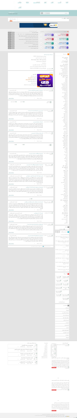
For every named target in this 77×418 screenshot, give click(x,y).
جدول (66, 156)
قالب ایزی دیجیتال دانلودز (64, 182)
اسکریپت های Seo (65, 85)
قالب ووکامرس (12, 164)
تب (66, 153)
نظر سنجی (65, 123)
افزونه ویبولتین (65, 144)
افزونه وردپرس (12, 110)
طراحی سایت (65, 210)
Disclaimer (63, 414)
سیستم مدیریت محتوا (64, 108)
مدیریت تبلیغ (65, 115)
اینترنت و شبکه (65, 209)
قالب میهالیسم (65, 188)
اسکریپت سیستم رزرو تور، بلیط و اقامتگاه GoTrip (63, 266)
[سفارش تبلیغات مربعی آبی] (22, 101)
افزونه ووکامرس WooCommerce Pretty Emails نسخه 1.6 (35, 224)
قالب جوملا (65, 185)
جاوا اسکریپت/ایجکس (64, 96)
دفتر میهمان (65, 104)
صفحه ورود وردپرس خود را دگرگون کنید (27, 345)
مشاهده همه (42, 31)
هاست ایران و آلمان (33, 76)
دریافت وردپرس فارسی (44, 357)
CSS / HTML (65, 58)
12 (36, 246)
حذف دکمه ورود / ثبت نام (34, 48)
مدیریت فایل (65, 118)
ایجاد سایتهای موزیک (64, 92)
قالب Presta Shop (65, 177)
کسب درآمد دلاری (66, 320)
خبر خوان (66, 99)
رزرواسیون (65, 106)
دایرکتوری (66, 103)
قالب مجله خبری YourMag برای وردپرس (37, 133)
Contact (53, 414)
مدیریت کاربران (65, 121)
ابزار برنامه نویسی (65, 206)
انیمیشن (66, 152)
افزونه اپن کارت (65, 138)
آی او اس (66, 168)
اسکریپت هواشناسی (64, 86)
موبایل (66, 163)
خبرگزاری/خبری (65, 101)
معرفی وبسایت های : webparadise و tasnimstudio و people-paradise (28, 39)
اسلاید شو (66, 149)
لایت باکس (65, 160)
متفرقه (66, 161)
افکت (66, 150)
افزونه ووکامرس (12, 187)
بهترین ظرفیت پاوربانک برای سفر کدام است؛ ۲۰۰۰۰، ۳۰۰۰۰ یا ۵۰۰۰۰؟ (28, 34)
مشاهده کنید (53, 367)
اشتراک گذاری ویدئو (64, 89)
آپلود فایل (67, 337)
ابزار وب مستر (65, 207)
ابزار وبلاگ (45, 348)
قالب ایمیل (65, 183)
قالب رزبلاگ (65, 197)
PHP (66, 59)
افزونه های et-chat (65, 140)
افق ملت (67, 310)
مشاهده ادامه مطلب (11, 98)
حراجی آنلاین (65, 98)
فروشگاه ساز (65, 111)
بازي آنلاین (66, 93)
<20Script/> (11, 12)
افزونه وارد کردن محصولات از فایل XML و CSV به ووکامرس (34, 187)
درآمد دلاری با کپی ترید (65, 312)
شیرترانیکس (65, 146)
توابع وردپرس (45, 352)
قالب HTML (65, 175)
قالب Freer (65, 174)
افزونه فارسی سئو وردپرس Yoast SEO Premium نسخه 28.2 (62, 254)
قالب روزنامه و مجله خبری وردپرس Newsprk (63, 269)
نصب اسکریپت (45, 353)
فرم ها (66, 110)
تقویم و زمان (65, 154)
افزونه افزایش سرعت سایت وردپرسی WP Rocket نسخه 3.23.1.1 (62, 250)
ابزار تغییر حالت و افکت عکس (63, 65)
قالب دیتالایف (65, 186)
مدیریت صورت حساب (64, 117)
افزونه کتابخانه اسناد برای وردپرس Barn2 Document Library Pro (62, 245)
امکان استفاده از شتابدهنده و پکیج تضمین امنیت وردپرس (38, 66)
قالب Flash (65, 173)
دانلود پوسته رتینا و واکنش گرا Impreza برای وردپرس (35, 235)
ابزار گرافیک (65, 208)
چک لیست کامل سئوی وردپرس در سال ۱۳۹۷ (26, 353)
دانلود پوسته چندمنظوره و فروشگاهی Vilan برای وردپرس (35, 164)
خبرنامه (66, 100)
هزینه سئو (67, 307)
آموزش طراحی (66, 57)
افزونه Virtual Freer (64, 137)
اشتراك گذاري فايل (64, 88)
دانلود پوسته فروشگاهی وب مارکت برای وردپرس (36, 153)
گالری (66, 164)
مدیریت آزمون (65, 113)
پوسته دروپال (65, 193)
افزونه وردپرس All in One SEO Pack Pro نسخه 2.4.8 (35, 110)
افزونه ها (15, 110)
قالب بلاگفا (65, 196)
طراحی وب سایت (62, 416)
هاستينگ (66, 124)
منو (66, 162)
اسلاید (66, 148)
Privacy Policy (58, 414)
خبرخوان (66, 157)
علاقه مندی (65, 109)
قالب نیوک (66, 189)
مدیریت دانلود (65, 116)
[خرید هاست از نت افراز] (49, 102)
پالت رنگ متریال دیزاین (44, 356)
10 (39, 246)
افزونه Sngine (65, 136)
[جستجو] (42, 13)
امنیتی (66, 91)
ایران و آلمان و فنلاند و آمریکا (32, 81)
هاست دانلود (47, 416)
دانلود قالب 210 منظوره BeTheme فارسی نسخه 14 (35, 90)
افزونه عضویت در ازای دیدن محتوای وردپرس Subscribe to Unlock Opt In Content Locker (62, 241)
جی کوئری (66, 147)
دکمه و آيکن (65, 158)
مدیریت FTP (65, 211)
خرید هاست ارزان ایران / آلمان (48, 54)
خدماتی (66, 102)
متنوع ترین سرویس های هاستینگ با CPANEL (39, 56)
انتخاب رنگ (65, 151)
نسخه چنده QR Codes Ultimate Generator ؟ (32, 41)
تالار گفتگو (66, 94)
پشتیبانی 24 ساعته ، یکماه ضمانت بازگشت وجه (39, 64)
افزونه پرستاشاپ (65, 145)
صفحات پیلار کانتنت (35, 44)
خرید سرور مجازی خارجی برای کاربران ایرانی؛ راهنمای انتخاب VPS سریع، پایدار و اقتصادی (62, 237)
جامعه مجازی (65, 95)
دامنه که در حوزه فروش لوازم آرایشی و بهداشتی (31, 42)
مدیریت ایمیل (65, 114)
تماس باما (46, 347)
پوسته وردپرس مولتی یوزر (64, 194)
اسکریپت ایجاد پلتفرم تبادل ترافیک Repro (27, 357)
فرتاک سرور (51, 72)
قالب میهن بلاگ (65, 198)
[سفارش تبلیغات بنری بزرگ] (49, 101)
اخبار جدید (67, 322)
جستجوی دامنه (65, 97)
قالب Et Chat (65, 172)
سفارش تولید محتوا (66, 317)
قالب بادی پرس (65, 184)
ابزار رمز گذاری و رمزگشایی (63, 66)
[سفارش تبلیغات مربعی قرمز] (14, 101)
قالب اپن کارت (65, 181)
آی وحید (59, 416)
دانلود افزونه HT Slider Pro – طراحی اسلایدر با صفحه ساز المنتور (24, 349)
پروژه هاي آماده (66, 212)
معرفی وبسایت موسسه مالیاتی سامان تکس (31, 37)
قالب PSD (66, 178)
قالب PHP (66, 176)
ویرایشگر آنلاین (65, 126)
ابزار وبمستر (66, 64)
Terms (60, 414)
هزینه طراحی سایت (66, 315)
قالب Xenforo (65, 180)
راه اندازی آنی (44, 63)
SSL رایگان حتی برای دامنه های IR (41, 61)
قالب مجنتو (65, 187)
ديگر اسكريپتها (65, 105)
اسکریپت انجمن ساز (35, 32)
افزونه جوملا (65, 139)
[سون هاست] (63, 18)
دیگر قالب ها (65, 171)
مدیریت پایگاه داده (65, 120)
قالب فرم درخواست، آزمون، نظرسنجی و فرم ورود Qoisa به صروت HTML (62, 263)
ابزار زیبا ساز (65, 67)
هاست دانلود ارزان (66, 332)
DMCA (55, 414)
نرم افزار (67, 205)
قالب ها (15, 90)
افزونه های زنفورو (65, 141)
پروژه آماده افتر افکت (64, 213)
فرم (66, 159)
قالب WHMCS (65, 179)
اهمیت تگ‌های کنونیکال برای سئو (33, 46)
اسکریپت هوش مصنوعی (64, 87)
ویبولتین (66, 192)
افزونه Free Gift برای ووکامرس (38, 213)
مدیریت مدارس (65, 119)
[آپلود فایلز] (67, 18)
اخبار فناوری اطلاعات (65, 75)
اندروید (66, 169)
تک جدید (67, 327)
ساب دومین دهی (65, 107)
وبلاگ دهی (65, 125)
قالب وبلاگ (66, 195)
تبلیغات (46, 344)
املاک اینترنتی (65, 90)
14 (33, 246)
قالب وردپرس (11, 90)
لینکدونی (66, 112)
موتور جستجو (65, 122)
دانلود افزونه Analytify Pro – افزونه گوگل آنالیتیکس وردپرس (62, 258)
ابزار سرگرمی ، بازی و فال (64, 68)
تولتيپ (66, 155)
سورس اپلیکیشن (66, 167)
